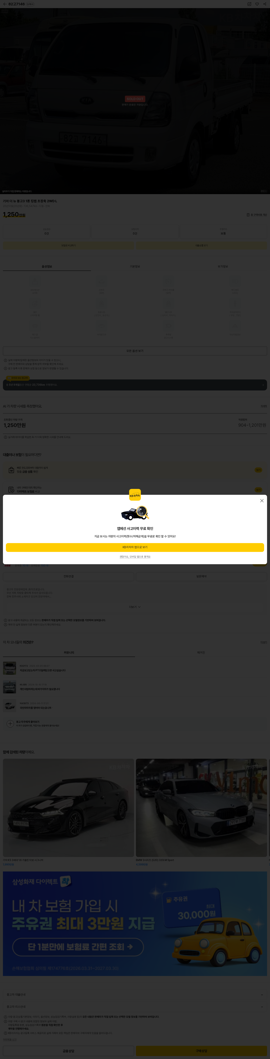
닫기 (262, 500)
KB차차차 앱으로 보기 (135, 547)
